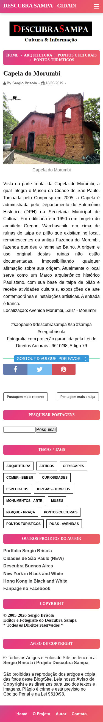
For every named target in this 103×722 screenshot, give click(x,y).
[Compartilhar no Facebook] (15, 369)
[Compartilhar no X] (39, 369)
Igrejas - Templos (53, 489)
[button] (96, 6)
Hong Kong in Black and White (35, 581)
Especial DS (17, 489)
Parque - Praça (20, 512)
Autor (61, 714)
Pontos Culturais (60, 512)
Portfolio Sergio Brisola (27, 550)
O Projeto (41, 714)
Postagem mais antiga (77, 397)
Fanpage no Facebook (26, 588)
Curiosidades (55, 477)
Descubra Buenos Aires (28, 566)
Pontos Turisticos (23, 524)
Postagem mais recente (25, 397)
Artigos (46, 466)
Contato (79, 714)
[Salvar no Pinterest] (64, 369)
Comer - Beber (19, 477)
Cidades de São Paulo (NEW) (33, 558)
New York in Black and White (33, 573)
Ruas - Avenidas (64, 524)
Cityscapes (73, 466)
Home (21, 714)
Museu (57, 501)
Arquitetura (18, 466)
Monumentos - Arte (24, 501)
